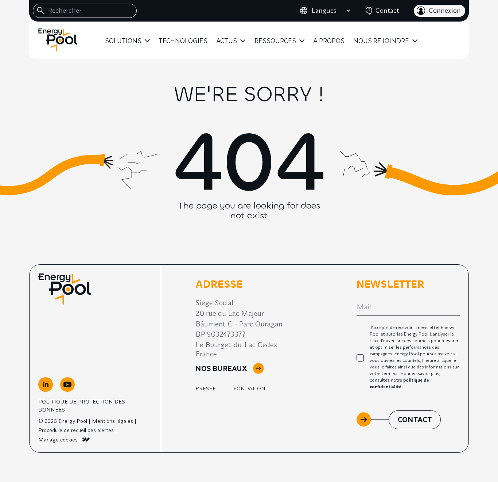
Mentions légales (112, 420)
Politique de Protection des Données (81, 405)
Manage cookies (58, 439)
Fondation (249, 388)
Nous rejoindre (381, 41)
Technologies (183, 41)
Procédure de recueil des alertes (76, 429)
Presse (205, 388)
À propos (329, 41)
